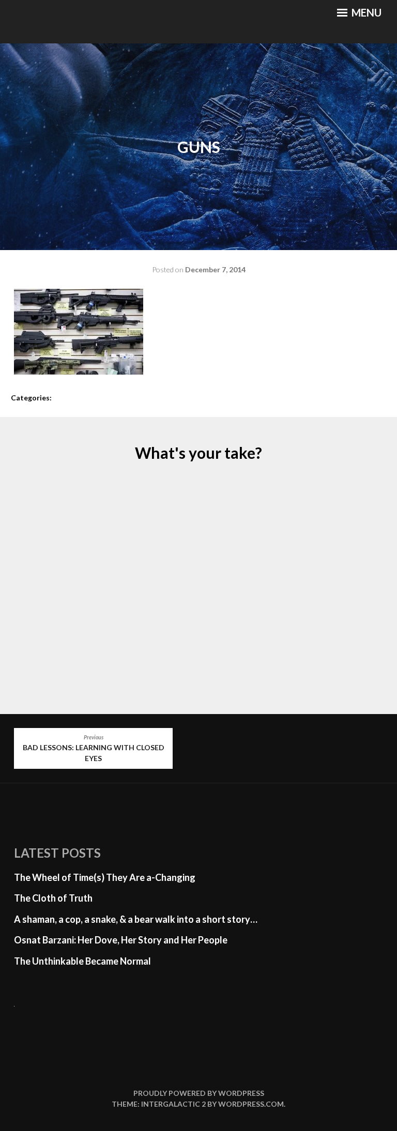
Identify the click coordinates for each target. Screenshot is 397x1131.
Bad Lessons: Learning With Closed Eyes (93, 748)
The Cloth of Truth (53, 898)
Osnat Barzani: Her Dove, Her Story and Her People (120, 940)
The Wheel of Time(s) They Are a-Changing (104, 877)
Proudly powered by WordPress (198, 1093)
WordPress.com (251, 1103)
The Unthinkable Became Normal (82, 961)
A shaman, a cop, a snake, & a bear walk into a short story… (135, 919)
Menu (365, 12)
